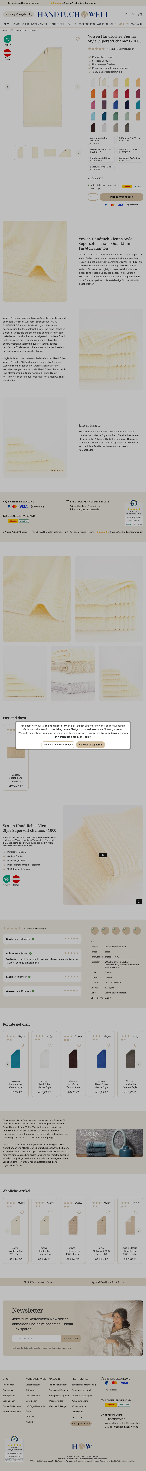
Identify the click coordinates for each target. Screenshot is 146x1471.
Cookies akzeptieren (90, 744)
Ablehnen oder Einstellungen (58, 744)
